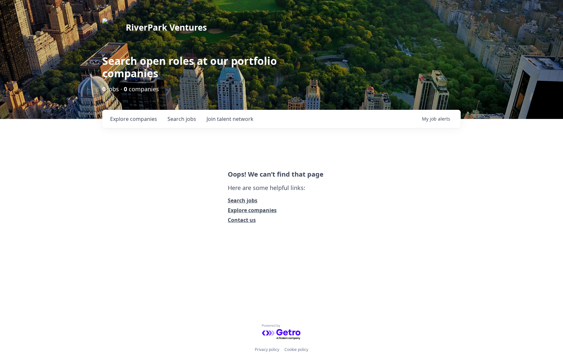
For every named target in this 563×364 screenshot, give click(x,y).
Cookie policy (296, 349)
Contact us (242, 220)
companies (133, 119)
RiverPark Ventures (166, 27)
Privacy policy (267, 349)
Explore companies (252, 210)
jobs (181, 119)
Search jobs (242, 200)
